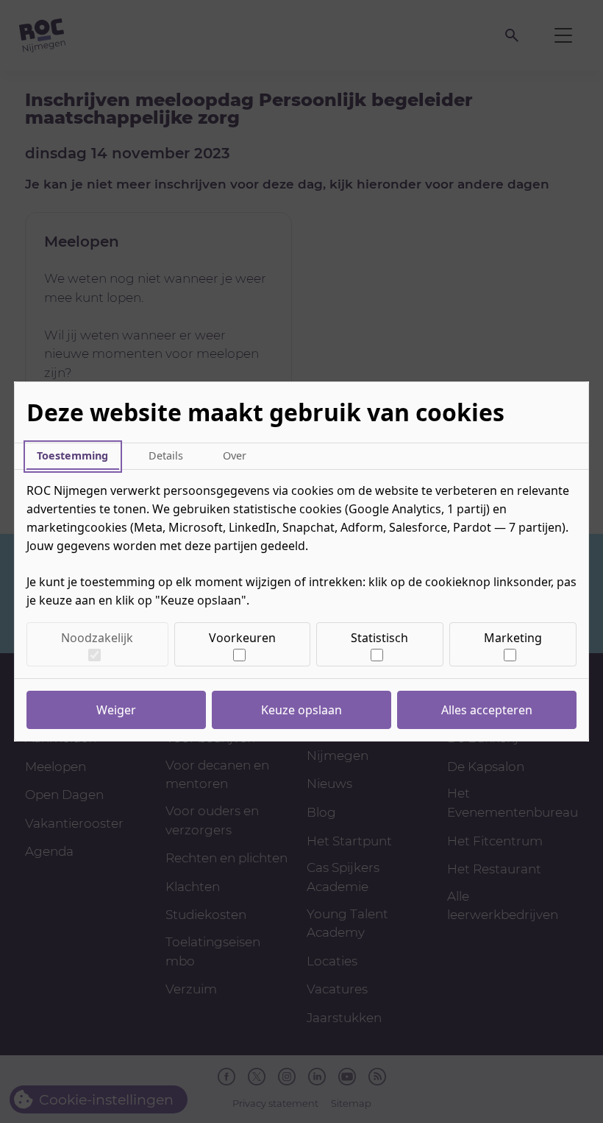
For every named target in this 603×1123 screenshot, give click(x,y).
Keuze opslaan (301, 710)
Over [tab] (234, 455)
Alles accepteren (486, 710)
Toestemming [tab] (72, 455)
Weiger (116, 710)
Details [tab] (166, 455)
